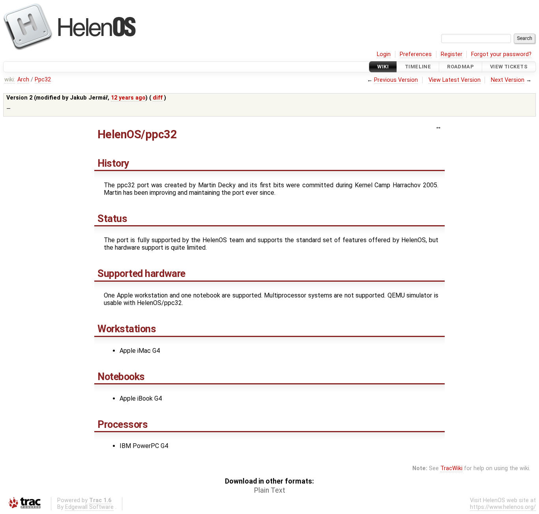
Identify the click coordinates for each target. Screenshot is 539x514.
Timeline (418, 67)
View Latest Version (455, 80)
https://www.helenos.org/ (503, 507)
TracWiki (451, 468)
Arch (23, 79)
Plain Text (269, 490)
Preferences (416, 54)
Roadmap (460, 67)
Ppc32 (43, 79)
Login (384, 54)
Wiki (383, 67)
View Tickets (509, 67)
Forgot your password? (501, 54)
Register (451, 54)
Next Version (507, 80)
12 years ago (128, 97)
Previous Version (396, 80)
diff (158, 97)
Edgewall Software (89, 507)
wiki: (9, 79)
